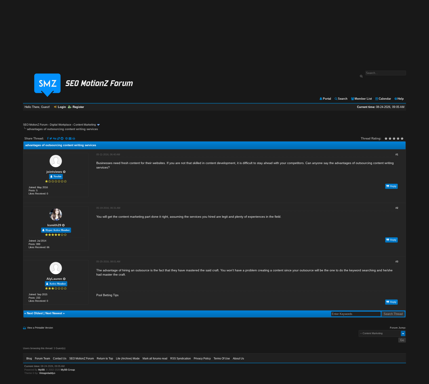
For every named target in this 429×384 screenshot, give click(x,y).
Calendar (385, 98)
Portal (327, 98)
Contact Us (59, 358)
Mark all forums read (155, 358)
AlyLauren (54, 279)
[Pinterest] (67, 138)
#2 (396, 208)
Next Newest (53, 313)
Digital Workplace (60, 124)
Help (400, 98)
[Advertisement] (214, 33)
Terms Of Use (222, 358)
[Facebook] (47, 138)
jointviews (54, 171)
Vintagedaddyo (47, 373)
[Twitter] (50, 138)
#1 (396, 154)
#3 (396, 261)
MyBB (41, 369)
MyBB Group (68, 369)
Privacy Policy (202, 358)
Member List (363, 98)
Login (62, 107)
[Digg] (54, 138)
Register (78, 107)
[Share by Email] (70, 138)
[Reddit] (62, 138)
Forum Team (42, 358)
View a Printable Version (40, 327)
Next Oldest (35, 313)
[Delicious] (58, 138)
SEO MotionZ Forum (35, 124)
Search (342, 98)
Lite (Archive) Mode (128, 358)
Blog (29, 358)
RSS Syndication (180, 358)
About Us (238, 358)
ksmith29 (54, 225)
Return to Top (105, 358)
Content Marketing (85, 124)
